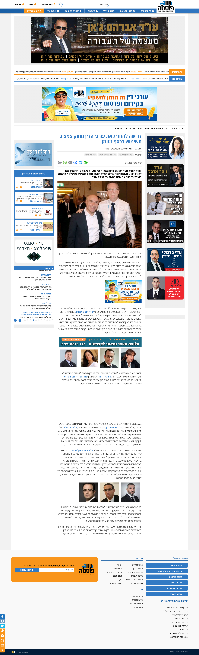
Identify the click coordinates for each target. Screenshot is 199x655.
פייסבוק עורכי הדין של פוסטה (170, 571)
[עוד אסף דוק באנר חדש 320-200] (165, 288)
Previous (19, 320)
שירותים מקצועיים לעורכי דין (30, 183)
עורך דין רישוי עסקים (180, 622)
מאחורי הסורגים (116, 583)
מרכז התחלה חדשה (34, 223)
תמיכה (25, 211)
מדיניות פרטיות (137, 600)
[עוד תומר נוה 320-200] (165, 203)
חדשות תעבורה (137, 576)
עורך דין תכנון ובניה (180, 626)
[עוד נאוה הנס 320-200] (165, 147)
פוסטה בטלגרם (176, 594)
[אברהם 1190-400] (99, 40)
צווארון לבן (177, 78)
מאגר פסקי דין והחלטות (179, 637)
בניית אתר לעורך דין (22, 652)
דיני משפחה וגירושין (135, 572)
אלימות (119, 565)
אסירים (40, 225)
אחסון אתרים (37, 208)
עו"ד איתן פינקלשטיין (125, 155)
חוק (120, 579)
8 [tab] (33, 320)
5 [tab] (41, 320)
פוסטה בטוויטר (176, 582)
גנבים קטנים (117, 576)
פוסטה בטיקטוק (175, 577)
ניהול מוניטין (138, 607)
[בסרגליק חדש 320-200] (165, 231)
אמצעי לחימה (117, 568)
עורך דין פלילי (183, 629)
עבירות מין (33, 225)
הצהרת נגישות (137, 596)
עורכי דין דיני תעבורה (180, 615)
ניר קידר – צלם (36, 180)
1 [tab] (52, 320)
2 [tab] (49, 320)
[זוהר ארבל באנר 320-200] (165, 175)
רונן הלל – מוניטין (35, 194)
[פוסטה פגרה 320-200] (123, 302)
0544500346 (37, 230)
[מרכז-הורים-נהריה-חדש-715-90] (100, 346)
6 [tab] (38, 320)
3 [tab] (47, 320)
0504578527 (37, 187)
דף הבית (180, 128)
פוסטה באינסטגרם (174, 588)
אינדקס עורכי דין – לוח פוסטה (177, 607)
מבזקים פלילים (137, 565)
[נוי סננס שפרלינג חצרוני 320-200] (33, 251)
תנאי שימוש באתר (136, 603)
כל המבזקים (177, 71)
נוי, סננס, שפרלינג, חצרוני (107, 155)
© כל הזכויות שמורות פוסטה (179, 652)
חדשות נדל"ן (108, 11)
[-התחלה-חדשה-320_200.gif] (33, 154)
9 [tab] (30, 320)
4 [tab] (44, 320)
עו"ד (114, 427)
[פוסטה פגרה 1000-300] (99, 104)
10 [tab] (27, 320)
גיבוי (30, 211)
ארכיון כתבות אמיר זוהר (113, 572)
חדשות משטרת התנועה (134, 579)
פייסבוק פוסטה (176, 565)
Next (15, 320)
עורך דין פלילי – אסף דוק (179, 633)
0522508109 (37, 201)
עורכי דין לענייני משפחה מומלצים (175, 611)
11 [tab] (25, 320)
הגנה (34, 211)
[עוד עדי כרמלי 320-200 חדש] (165, 260)
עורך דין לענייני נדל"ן (180, 618)
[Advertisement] (99, 404)
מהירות (40, 211)
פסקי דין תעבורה (136, 583)
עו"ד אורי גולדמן (90, 155)
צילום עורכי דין (37, 182)
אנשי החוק (171, 128)
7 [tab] (36, 320)
